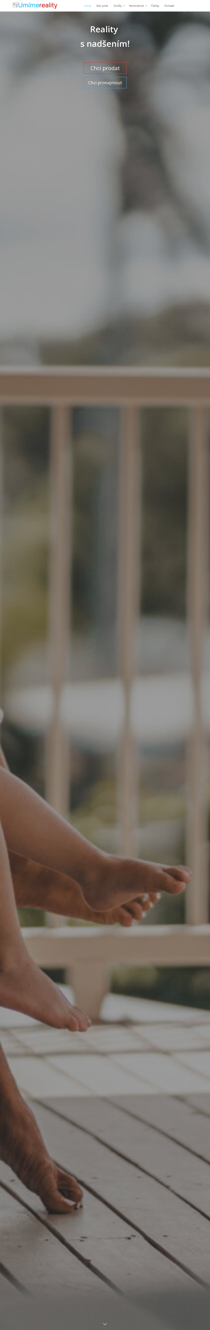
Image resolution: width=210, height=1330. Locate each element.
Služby (117, 6)
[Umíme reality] (35, 5)
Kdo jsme (102, 6)
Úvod (87, 6)
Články (155, 6)
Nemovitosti (136, 6)
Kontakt (169, 6)
